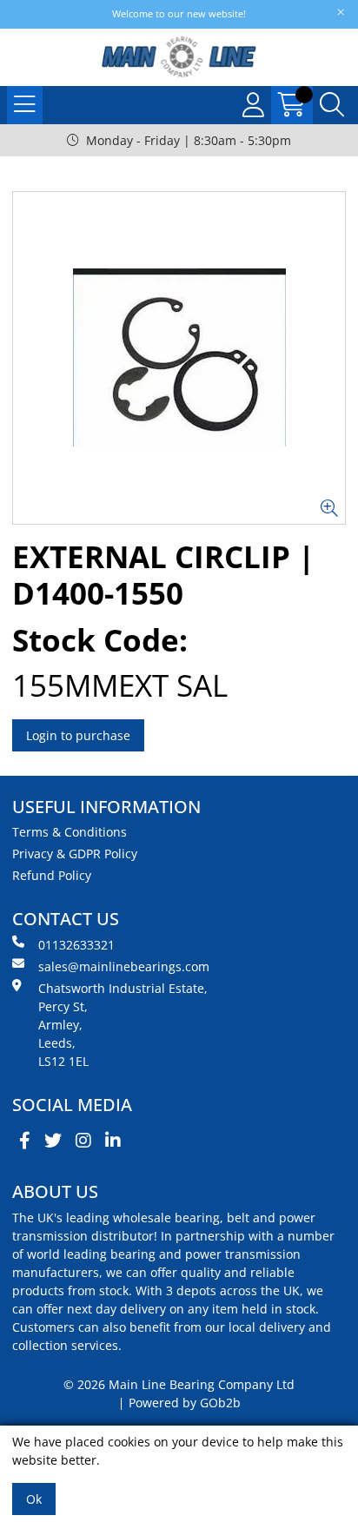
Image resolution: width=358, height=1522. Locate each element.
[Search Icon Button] (332, 105)
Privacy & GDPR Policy (74, 853)
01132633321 (76, 944)
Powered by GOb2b (185, 1402)
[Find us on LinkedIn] (113, 1141)
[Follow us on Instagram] (83, 1141)
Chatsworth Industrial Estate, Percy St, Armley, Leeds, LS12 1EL (123, 1024)
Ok (34, 1499)
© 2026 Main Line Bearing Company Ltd (179, 1384)
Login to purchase (78, 735)
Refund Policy (51, 875)
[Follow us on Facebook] (24, 1141)
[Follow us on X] (53, 1141)
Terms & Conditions (69, 832)
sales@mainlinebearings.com (123, 966)
